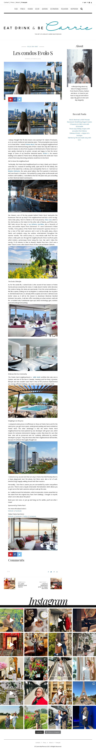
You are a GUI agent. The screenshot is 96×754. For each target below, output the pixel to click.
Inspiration (74, 9)
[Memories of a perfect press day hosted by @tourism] (36, 717)
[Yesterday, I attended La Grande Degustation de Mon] (11, 620)
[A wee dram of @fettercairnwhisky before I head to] (60, 644)
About (18, 2)
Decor (37, 9)
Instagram (32, 516)
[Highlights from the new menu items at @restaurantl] (36, 620)
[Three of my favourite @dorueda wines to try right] (11, 669)
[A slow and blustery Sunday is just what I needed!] (11, 693)
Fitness (22, 9)
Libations (45, 9)
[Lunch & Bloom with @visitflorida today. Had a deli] (36, 669)
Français (58, 742)
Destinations (54, 9)
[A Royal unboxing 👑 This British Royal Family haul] (60, 693)
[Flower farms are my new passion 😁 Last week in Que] (11, 717)
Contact (38, 742)
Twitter (25, 516)
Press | (13, 2)
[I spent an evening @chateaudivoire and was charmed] (60, 669)
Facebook (18, 511)
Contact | (7, 2)
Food (16, 9)
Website (11, 511)
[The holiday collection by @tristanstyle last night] (60, 620)
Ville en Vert (32, 46)
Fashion (30, 9)
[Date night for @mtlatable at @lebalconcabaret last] (11, 644)
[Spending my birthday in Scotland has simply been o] (36, 644)
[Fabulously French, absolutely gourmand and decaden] (60, 717)
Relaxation (64, 9)
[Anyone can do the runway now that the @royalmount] (36, 693)
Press (44, 742)
